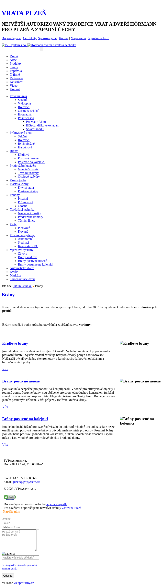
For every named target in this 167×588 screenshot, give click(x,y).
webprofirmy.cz (24, 583)
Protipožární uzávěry (23, 165)
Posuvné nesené (28, 158)
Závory (22, 253)
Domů (14, 56)
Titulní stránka (22, 286)
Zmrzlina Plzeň (71, 508)
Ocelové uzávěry (29, 176)
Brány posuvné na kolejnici (35, 264)
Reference (16, 78)
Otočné (22, 206)
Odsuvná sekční (28, 110)
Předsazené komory (30, 217)
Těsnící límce (26, 220)
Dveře (14, 271)
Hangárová (25, 147)
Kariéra (63, 38)
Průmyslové (25, 202)
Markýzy (15, 275)
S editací (23, 242)
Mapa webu (78, 38)
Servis (14, 67)
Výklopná (24, 103)
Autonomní (25, 239)
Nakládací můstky (29, 213)
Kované (23, 231)
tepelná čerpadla (56, 504)
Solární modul (35, 129)
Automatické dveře (22, 268)
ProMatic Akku (36, 121)
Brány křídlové (27, 257)
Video (14, 85)
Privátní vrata (18, 96)
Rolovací (24, 107)
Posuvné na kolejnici (31, 162)
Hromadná (25, 114)
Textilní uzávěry (28, 173)
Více (5, 369)
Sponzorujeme (47, 38)
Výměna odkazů (98, 38)
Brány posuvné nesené (32, 260)
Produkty (16, 63)
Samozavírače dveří (22, 279)
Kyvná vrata (26, 187)
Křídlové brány (15, 343)
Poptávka (16, 71)
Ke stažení (16, 82)
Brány (14, 151)
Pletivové (24, 228)
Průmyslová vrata (21, 132)
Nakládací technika (22, 209)
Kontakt (15, 89)
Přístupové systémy (22, 235)
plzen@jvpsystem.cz (26, 481)
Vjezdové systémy (21, 250)
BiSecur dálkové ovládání (42, 125)
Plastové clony (19, 184)
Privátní (23, 198)
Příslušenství (26, 118)
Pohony (15, 195)
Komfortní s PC (28, 246)
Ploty (13, 224)
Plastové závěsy (28, 191)
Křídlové (23, 154)
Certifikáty (30, 38)
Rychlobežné (26, 143)
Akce (13, 60)
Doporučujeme (11, 38)
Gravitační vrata (28, 169)
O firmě (15, 74)
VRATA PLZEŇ (24, 13)
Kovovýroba (18, 180)
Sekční (22, 99)
